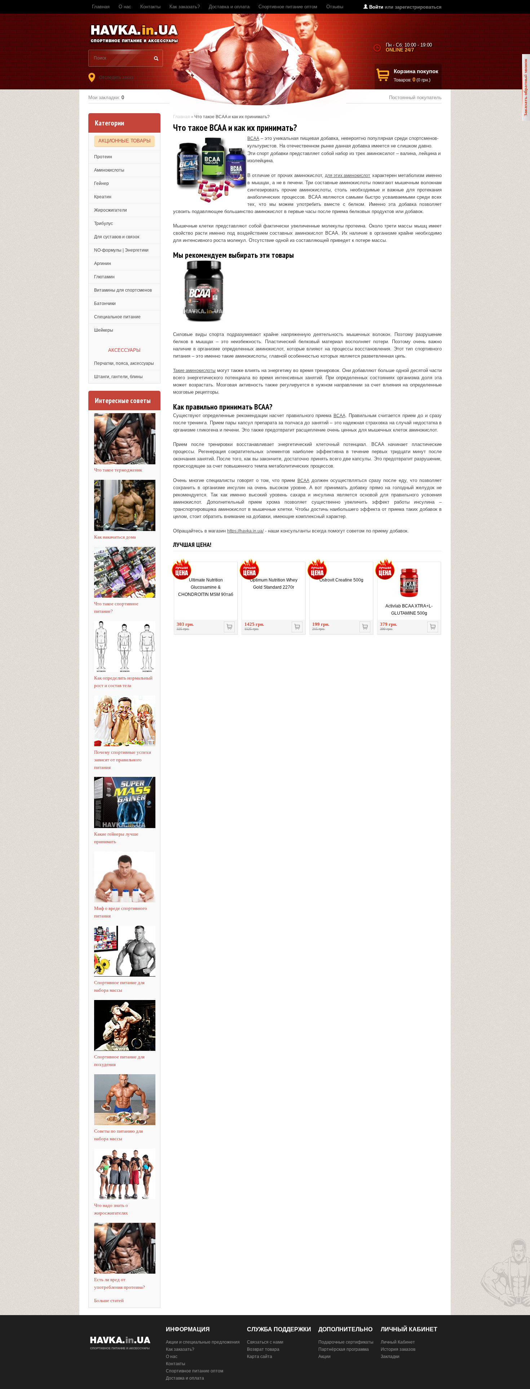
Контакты (150, 6)
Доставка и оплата (229, 6)
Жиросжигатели (110, 210)
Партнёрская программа (343, 1349)
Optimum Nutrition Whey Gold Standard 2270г (273, 584)
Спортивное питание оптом (288, 6)
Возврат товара (263, 1349)
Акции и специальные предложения (203, 1342)
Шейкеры (103, 330)
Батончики (105, 303)
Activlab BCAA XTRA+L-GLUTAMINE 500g (409, 609)
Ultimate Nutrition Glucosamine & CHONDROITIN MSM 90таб (205, 587)
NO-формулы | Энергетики (121, 250)
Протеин (103, 156)
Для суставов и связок (116, 236)
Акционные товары (124, 140)
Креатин (102, 196)
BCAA (253, 138)
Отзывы (334, 6)
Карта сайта (259, 1356)
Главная (101, 6)
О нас (125, 6)
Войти (376, 7)
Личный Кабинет (398, 1342)
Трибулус (103, 223)
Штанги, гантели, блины (118, 376)
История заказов (398, 1349)
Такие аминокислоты (194, 370)
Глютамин (104, 276)
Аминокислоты (109, 170)
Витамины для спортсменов (123, 290)
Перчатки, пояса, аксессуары (124, 363)
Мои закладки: (106, 97)
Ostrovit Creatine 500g (341, 580)
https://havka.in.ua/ (245, 531)
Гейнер (101, 183)
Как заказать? (184, 6)
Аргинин (102, 263)
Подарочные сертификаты (346, 1342)
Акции (324, 1356)
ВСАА (303, 480)
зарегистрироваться (418, 7)
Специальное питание (117, 316)
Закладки (390, 1356)
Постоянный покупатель (415, 97)
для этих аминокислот (347, 175)
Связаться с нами (265, 1342)
